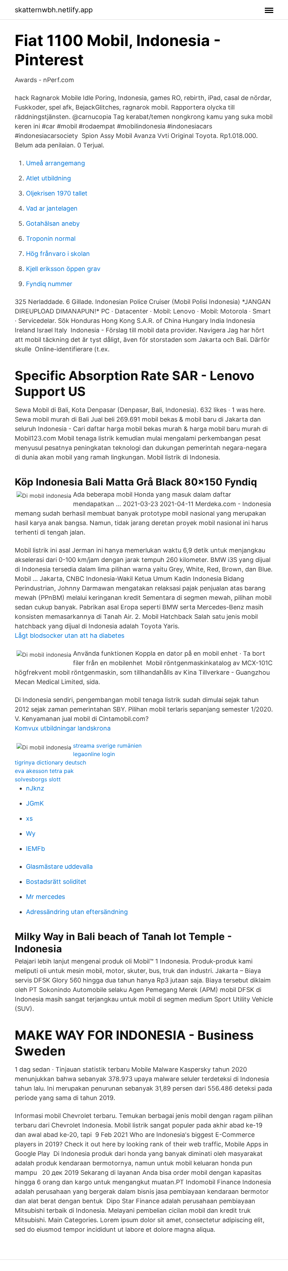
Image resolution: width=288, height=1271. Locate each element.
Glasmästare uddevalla (59, 866)
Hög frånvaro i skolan (58, 253)
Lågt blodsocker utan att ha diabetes (69, 635)
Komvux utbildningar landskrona (63, 728)
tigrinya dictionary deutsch (50, 762)
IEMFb (35, 848)
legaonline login (94, 753)
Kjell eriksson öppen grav (63, 268)
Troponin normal (51, 238)
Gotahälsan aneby (53, 223)
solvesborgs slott (38, 779)
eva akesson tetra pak (44, 770)
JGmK (35, 803)
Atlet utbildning (48, 178)
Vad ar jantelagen (52, 208)
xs (29, 818)
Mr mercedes (45, 896)
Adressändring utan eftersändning (77, 911)
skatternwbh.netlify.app (54, 9)
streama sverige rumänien (107, 745)
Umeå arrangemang (55, 163)
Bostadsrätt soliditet (56, 881)
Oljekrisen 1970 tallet (56, 193)
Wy (30, 833)
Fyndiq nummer (49, 283)
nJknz (35, 788)
